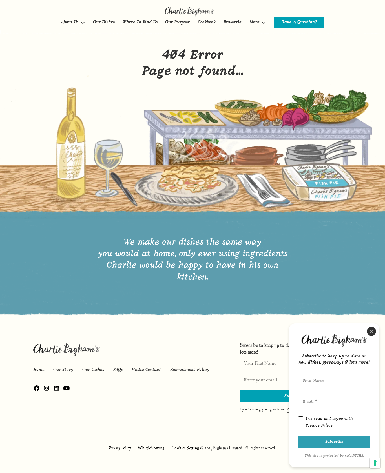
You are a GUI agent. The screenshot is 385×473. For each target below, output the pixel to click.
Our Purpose (177, 22)
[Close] (371, 331)
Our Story (63, 370)
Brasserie (233, 22)
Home (39, 370)
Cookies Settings (186, 447)
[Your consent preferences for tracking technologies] (375, 463)
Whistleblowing (151, 447)
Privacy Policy (120, 447)
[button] (73, 22)
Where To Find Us (140, 22)
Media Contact (146, 370)
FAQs (118, 370)
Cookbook (207, 22)
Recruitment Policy (189, 370)
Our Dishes (104, 22)
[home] (192, 11)
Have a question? (299, 22)
